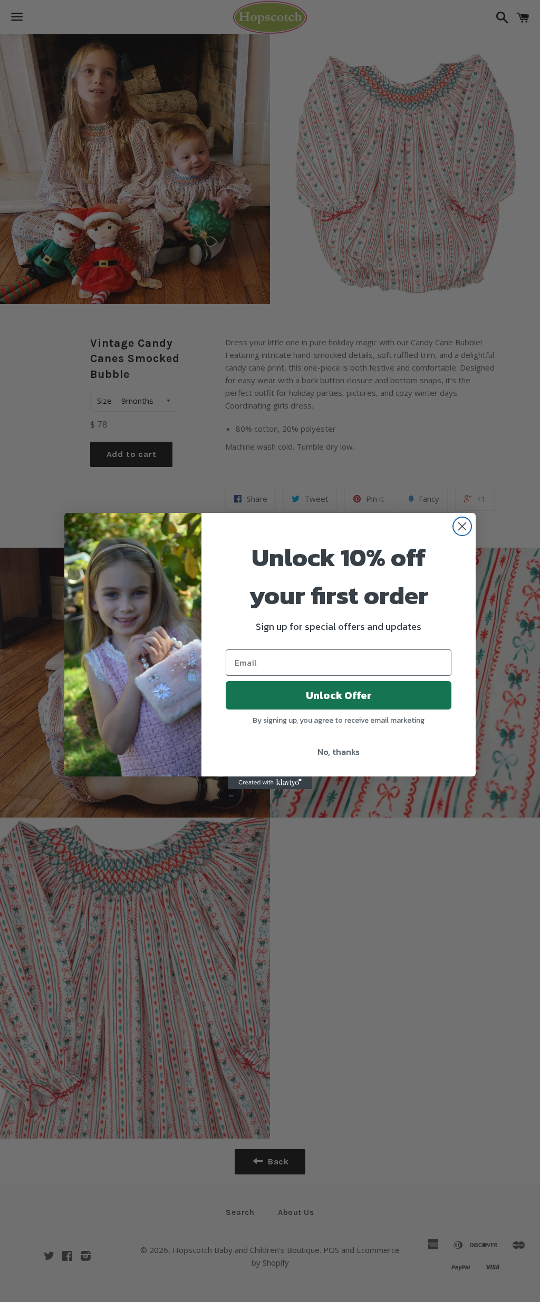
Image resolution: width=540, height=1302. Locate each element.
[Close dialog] (462, 526)
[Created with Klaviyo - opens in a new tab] (270, 782)
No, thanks (338, 751)
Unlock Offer (339, 695)
